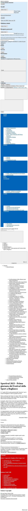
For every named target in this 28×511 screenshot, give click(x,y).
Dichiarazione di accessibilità (10, 480)
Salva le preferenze (12, 452)
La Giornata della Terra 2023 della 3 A (18, 311)
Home (4, 243)
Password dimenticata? (6, 15)
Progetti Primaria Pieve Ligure (16, 377)
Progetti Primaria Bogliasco (15, 376)
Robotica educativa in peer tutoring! (17, 339)
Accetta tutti (5, 431)
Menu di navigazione (19, 262)
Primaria (5, 245)
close (2, 111)
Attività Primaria (7, 247)
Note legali (5, 476)
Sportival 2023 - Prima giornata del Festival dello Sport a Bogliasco (17, 313)
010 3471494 (8, 461)
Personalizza (4, 430)
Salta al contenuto (5, 1)
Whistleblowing (7, 482)
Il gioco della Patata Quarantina (16, 302)
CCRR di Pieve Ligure (14, 315)
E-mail (15, 33)
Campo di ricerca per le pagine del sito (9, 228)
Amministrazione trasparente (9, 485)
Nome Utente (17, 11)
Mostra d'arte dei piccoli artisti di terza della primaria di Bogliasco (17, 337)
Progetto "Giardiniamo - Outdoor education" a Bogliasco (16, 298)
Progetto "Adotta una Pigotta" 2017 (17, 350)
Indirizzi (5, 244)
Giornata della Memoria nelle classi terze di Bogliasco (17, 332)
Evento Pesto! (12, 294)
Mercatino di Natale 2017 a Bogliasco (17, 349)
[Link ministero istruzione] (7, 2)
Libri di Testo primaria (11, 379)
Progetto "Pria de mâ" (14, 357)
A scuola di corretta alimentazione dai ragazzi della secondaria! (17, 341)
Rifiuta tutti (12, 430)
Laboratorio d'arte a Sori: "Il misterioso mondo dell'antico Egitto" (18, 344)
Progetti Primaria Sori (14, 378)
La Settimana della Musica (15, 293)
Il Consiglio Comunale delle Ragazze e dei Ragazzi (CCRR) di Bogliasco (18, 352)
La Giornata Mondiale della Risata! (17, 342)
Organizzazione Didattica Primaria (14, 361)
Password (16, 12)
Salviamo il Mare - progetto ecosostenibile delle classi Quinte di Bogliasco (17, 322)
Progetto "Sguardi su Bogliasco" (16, 306)
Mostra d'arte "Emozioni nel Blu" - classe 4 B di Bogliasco (17, 284)
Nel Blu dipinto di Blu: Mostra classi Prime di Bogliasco (17, 280)
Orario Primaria (9, 359)
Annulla (2, 84)
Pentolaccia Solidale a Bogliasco (16, 301)
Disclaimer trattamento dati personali (9, 498)
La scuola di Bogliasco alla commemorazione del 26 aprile (16, 304)
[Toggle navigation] (12, 105)
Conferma (8, 84)
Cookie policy (6, 475)
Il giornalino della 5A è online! (16, 296)
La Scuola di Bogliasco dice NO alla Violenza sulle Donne (17, 355)
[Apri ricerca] (16, 94)
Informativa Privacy (7, 477)
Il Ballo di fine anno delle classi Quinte (18, 282)
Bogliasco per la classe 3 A (15, 319)
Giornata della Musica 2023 (15, 307)
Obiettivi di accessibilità (8, 481)
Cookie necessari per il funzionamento (9, 447)
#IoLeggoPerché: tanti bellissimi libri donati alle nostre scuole (17, 290)
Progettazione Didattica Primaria (13, 362)
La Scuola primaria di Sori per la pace (17, 292)
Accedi (2, 3)
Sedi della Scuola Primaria (12, 358)
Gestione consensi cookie (9, 484)
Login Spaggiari (11, 38)
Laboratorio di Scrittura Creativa (16, 287)
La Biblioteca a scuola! (14, 288)
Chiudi (2, 48)
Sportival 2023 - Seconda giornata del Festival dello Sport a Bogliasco (17, 310)
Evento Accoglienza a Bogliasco (16, 285)
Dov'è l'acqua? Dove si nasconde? (17, 329)
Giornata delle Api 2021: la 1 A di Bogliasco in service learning (16, 325)
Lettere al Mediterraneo (14, 300)
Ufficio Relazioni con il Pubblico (10, 479)
